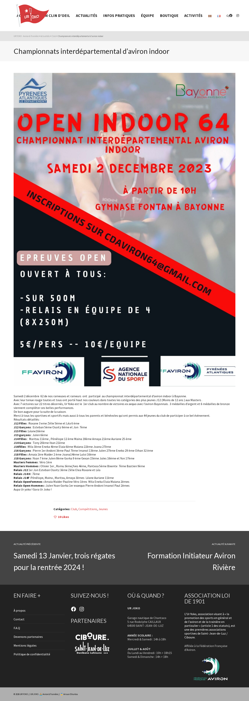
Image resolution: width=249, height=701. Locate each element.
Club (74, 509)
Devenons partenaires (28, 637)
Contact (19, 619)
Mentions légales (25, 645)
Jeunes (103, 509)
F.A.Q (17, 628)
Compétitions (87, 509)
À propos (19, 610)
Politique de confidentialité (32, 654)
